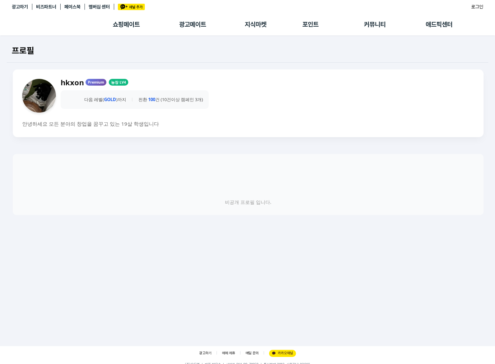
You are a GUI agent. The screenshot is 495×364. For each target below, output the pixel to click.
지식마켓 (255, 24)
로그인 (477, 6)
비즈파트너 (46, 6)
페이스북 (72, 6)
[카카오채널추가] (131, 7)
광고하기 (20, 6)
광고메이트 (192, 24)
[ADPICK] (62, 25)
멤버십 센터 (99, 6)
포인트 (310, 24)
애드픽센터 (439, 24)
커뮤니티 (375, 24)
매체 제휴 (228, 353)
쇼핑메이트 (126, 24)
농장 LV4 (118, 82)
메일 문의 (252, 353)
